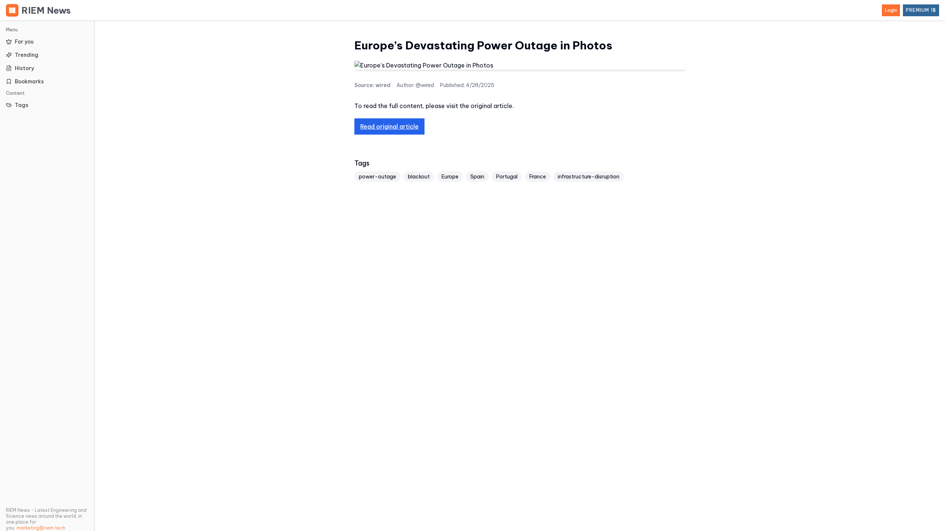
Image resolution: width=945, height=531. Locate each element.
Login (891, 10)
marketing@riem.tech (41, 528)
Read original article (389, 126)
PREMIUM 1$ (921, 10)
